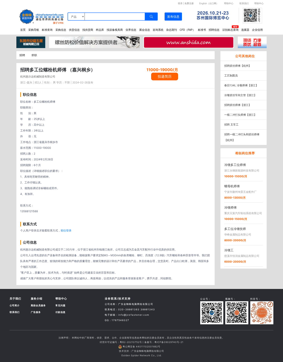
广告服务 (36, 312)
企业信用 (257, 29)
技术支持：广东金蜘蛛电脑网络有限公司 (141, 351)
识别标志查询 (230, 29)
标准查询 (47, 29)
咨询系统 (158, 29)
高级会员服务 (38, 305)
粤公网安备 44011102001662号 (141, 346)
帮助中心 (228, 3)
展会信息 (144, 29)
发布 (173, 16)
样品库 (100, 29)
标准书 (202, 29)
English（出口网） (209, 3)
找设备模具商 (115, 29)
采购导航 (33, 29)
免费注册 (189, 3)
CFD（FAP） (187, 29)
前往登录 (66, 230)
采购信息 (60, 29)
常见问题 (60, 305)
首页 (23, 29)
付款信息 (60, 312)
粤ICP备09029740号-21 (168, 342)
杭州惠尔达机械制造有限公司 (37, 76)
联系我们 (244, 3)
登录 (180, 3)
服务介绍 (36, 298)
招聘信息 (214, 29)
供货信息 (74, 29)
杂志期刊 (171, 29)
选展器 (245, 29)
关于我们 (15, 298)
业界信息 (131, 29)
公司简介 (15, 305)
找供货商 (87, 29)
